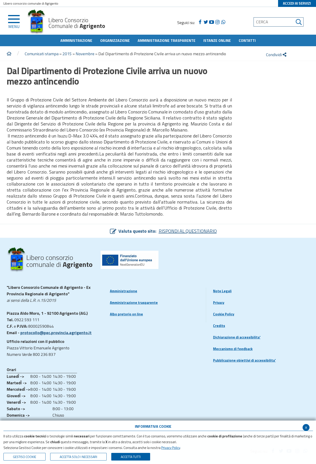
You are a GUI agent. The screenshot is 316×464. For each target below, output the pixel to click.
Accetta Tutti (131, 456)
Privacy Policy (170, 447)
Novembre (85, 54)
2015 (67, 54)
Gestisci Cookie (24, 456)
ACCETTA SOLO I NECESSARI (78, 456)
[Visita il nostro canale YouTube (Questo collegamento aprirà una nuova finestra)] (211, 22)
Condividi (274, 55)
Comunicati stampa (42, 54)
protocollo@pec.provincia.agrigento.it (56, 333)
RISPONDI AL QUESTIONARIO (188, 231)
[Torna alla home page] (9, 54)
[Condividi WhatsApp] (223, 22)
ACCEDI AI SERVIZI (297, 3)
